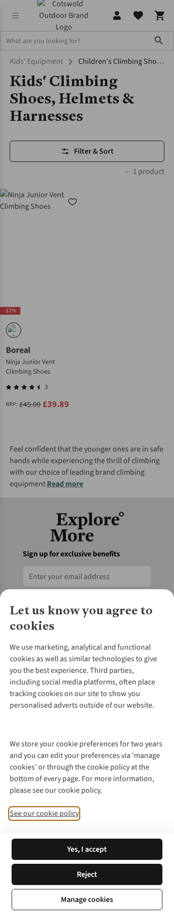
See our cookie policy (44, 813)
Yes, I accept (87, 849)
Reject (87, 874)
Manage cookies (87, 899)
